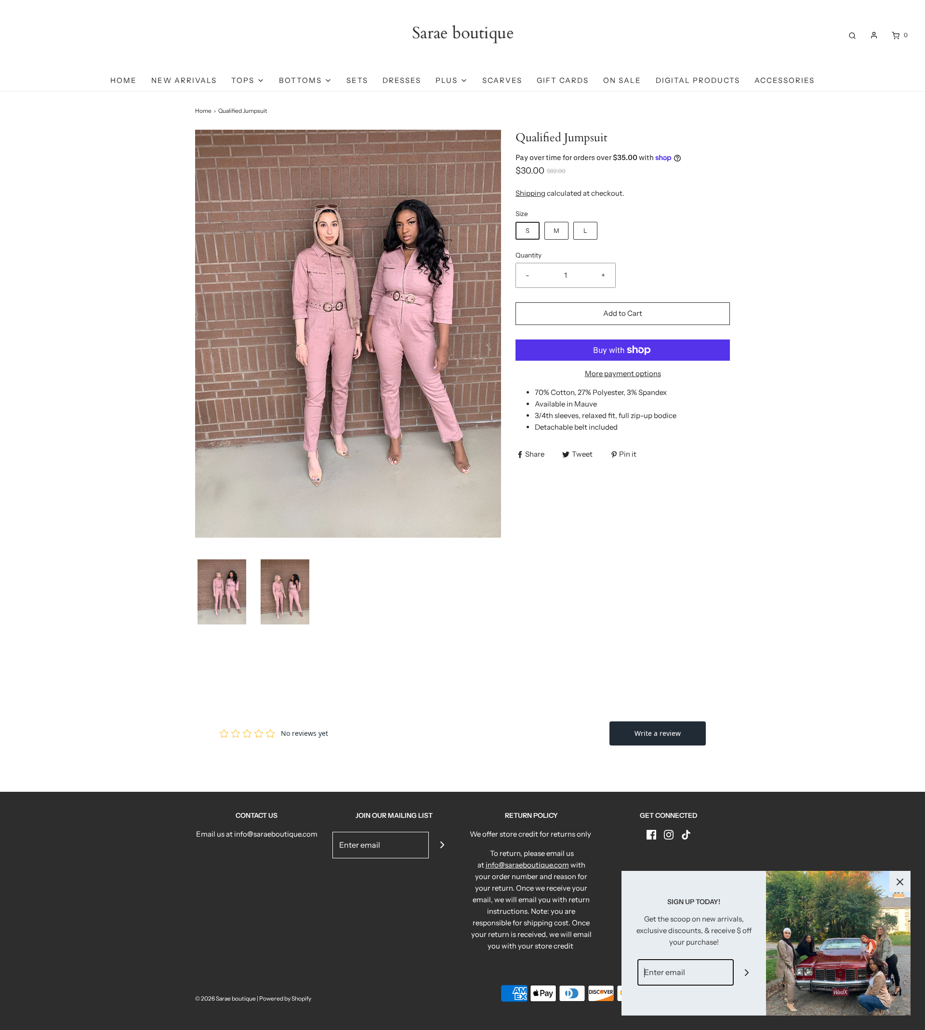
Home (123, 80)
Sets (357, 80)
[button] (222, 591)
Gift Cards (563, 80)
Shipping (530, 193)
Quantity (528, 255)
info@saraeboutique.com (527, 864)
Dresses (402, 80)
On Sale (622, 80)
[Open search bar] (852, 35)
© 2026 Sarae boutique (225, 998)
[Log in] (874, 35)
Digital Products (698, 80)
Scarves (502, 80)
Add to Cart (622, 313)
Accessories (784, 80)
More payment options (623, 373)
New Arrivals (184, 80)
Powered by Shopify (285, 998)
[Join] (442, 845)
